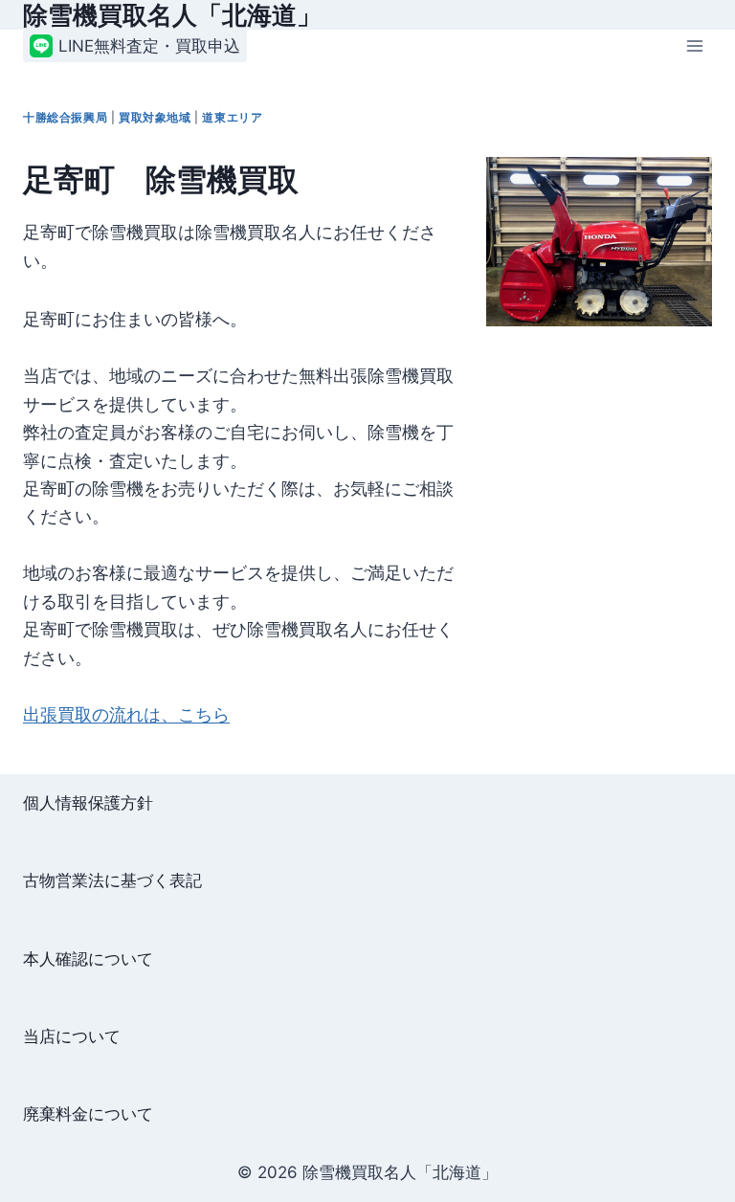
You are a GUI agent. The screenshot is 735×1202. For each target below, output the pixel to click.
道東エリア (232, 117)
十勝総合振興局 (65, 117)
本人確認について (88, 958)
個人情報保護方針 (88, 802)
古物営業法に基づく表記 (112, 880)
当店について (72, 1036)
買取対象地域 (155, 117)
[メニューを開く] (694, 46)
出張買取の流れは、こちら (126, 713)
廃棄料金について (88, 1114)
